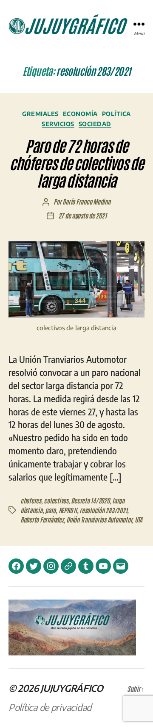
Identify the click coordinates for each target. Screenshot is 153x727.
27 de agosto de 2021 (82, 215)
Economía (80, 113)
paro (50, 510)
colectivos (56, 500)
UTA (138, 519)
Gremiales (40, 113)
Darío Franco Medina (86, 201)
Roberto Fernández (42, 519)
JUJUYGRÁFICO (71, 688)
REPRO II (68, 510)
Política (116, 113)
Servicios (58, 123)
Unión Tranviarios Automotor (99, 519)
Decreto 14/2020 (90, 500)
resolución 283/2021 (103, 510)
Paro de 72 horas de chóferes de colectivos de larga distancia (76, 162)
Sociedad (95, 123)
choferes (30, 500)
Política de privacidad (49, 707)
